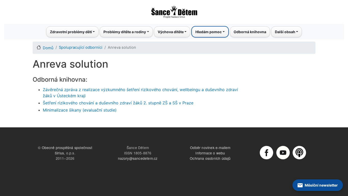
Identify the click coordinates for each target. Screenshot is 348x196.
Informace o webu (210, 152)
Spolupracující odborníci (80, 47)
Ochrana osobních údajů (210, 158)
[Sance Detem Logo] (174, 10)
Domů (48, 48)
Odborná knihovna (250, 32)
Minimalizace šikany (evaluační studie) (80, 110)
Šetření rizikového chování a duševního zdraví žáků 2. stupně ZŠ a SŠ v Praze (118, 102)
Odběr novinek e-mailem (210, 147)
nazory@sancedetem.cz (138, 158)
